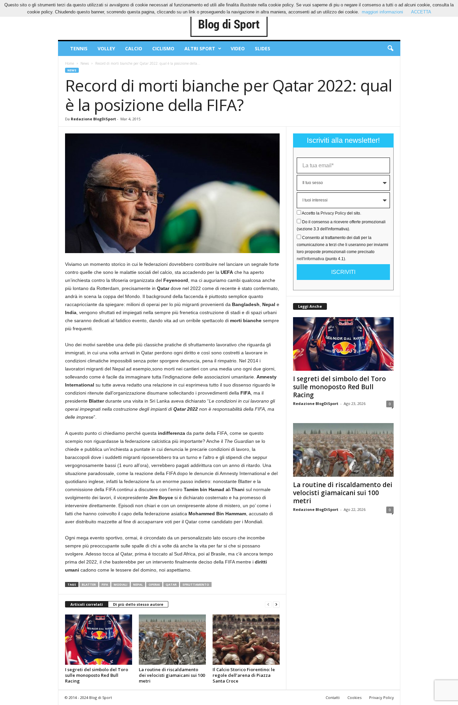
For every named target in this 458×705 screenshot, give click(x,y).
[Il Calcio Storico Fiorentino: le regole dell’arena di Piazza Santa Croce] (246, 639)
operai (154, 584)
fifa (105, 584)
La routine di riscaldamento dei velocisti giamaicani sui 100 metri (172, 675)
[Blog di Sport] (229, 25)
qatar (171, 584)
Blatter (89, 584)
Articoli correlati (86, 604)
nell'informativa (310, 258)
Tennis (79, 48)
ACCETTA (421, 11)
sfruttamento (195, 584)
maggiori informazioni (382, 11)
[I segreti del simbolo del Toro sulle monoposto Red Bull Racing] (98, 639)
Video (238, 48)
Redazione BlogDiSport (93, 118)
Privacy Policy (333, 213)
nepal (138, 584)
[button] (390, 48)
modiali (120, 584)
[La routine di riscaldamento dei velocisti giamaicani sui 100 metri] (172, 639)
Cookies (354, 697)
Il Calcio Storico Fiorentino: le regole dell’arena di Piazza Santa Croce (244, 675)
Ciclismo (163, 48)
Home (69, 63)
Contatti (333, 697)
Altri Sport (199, 48)
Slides (262, 48)
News (84, 63)
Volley (106, 48)
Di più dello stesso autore (138, 604)
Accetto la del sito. (331, 213)
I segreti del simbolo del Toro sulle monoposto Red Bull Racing (96, 675)
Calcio (133, 48)
